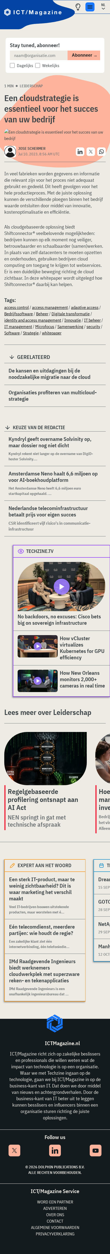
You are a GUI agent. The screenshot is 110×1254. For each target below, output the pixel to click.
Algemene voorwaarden (55, 1227)
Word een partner (55, 1202)
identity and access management (32, 320)
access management (50, 307)
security (93, 326)
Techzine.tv (40, 551)
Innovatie (72, 320)
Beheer (42, 313)
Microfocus (44, 326)
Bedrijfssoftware (18, 313)
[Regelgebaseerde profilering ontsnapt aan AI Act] (45, 758)
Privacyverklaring (55, 1233)
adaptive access (85, 307)
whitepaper (51, 333)
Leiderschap (31, 86)
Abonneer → (84, 55)
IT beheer (92, 320)
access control (16, 307)
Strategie (31, 333)
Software (12, 333)
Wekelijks (50, 65)
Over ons (55, 1214)
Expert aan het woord (44, 865)
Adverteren (55, 1208)
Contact (55, 1221)
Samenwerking (70, 326)
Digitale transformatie (71, 313)
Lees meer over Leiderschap (47, 712)
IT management (18, 326)
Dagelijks (25, 65)
